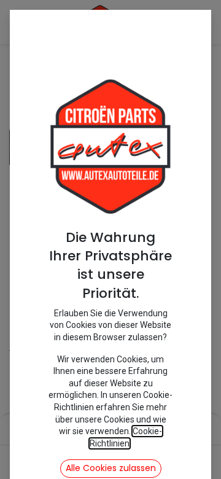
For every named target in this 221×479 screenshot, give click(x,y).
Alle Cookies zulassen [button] (111, 468)
